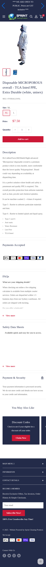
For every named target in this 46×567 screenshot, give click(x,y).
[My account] (36, 16)
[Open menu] (4, 17)
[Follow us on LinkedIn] (19, 555)
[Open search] (31, 16)
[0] (41, 16)
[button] (3, 6)
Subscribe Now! (13, 513)
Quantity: (7, 130)
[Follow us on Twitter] (9, 555)
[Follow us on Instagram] (14, 555)
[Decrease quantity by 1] (15, 129)
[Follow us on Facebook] (4, 555)
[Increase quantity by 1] (28, 129)
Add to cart (23, 139)
